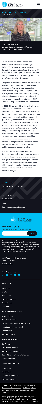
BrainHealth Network (9, 334)
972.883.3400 (7, 264)
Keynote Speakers (8, 359)
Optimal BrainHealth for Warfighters (15, 355)
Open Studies (7, 331)
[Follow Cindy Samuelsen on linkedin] (2, 189)
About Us (6, 284)
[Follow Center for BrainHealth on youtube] (7, 275)
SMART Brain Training (10, 348)
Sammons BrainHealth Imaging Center (16, 323)
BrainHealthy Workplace (11, 351)
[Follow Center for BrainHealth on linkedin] (19, 275)
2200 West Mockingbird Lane (14, 258)
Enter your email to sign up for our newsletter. (17, 229)
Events (4, 292)
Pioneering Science (12, 311)
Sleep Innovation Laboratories (13, 327)
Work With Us (7, 303)
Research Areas (7, 316)
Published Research (9, 320)
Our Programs (7, 344)
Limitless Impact (10, 363)
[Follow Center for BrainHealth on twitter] (3, 275)
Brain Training (10, 339)
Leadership (23, 12)
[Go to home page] (21, 219)
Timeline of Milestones (10, 375)
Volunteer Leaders (8, 299)
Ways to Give (6, 296)
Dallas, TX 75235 (8, 260)
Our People (13, 12)
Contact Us (6, 306)
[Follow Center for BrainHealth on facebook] (15, 275)
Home (4, 12)
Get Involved (6, 372)
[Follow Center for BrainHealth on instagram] (11, 275)
